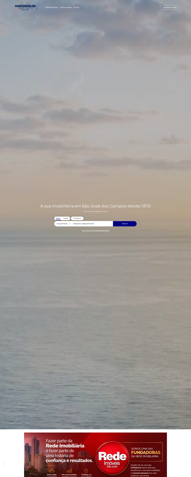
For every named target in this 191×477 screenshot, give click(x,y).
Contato (76, 7)
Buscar (125, 224)
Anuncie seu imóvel (170, 7)
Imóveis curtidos (66, 7)
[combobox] (92, 223)
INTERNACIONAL (51, 7)
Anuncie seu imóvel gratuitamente (95, 231)
